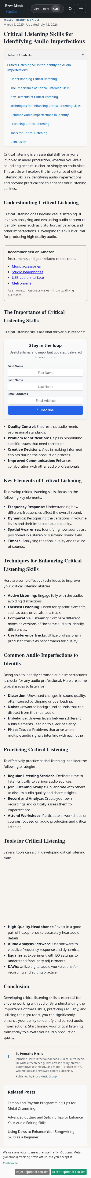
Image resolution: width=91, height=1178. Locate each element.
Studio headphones (27, 271)
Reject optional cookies (32, 1172)
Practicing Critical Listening (30, 124)
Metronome (21, 283)
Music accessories (26, 266)
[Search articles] (70, 8)
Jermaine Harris (31, 1053)
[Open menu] (81, 8)
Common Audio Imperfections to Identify (40, 115)
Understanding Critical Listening (34, 79)
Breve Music (14, 8)
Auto (56, 8)
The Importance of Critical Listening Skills (40, 88)
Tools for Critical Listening (29, 133)
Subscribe (45, 410)
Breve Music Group (45, 1076)
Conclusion (18, 142)
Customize (10, 1163)
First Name (15, 366)
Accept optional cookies (68, 1172)
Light (36, 8)
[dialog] (45, 1163)
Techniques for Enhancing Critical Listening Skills (46, 106)
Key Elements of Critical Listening (34, 97)
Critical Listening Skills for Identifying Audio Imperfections (39, 67)
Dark (46, 8)
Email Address (18, 394)
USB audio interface (28, 277)
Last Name (15, 380)
